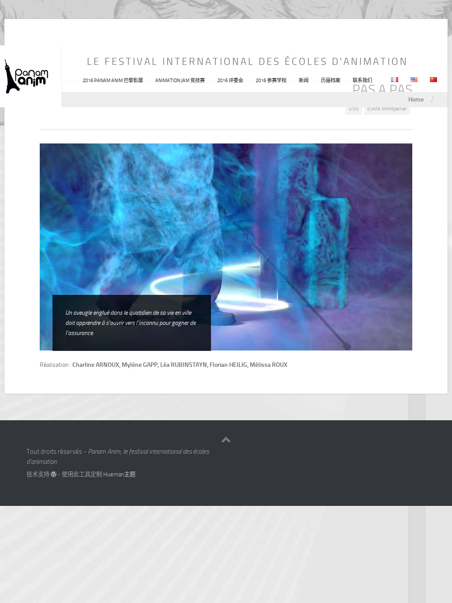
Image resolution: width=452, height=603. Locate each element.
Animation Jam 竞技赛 (180, 80)
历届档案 (330, 80)
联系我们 (362, 80)
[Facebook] (403, 455)
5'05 (354, 109)
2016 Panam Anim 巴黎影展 (113, 80)
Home (416, 99)
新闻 (304, 80)
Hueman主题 (119, 474)
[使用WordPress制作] (53, 474)
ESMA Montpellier (387, 109)
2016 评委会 (230, 80)
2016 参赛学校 (271, 80)
